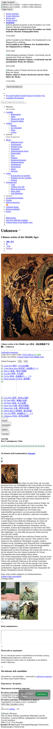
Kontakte (19, 722)
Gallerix (12, 709)
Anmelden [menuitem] (10, 98)
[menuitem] (43, 96)
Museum (10, 108)
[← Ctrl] (15, 379)
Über (13, 722)
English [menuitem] (16, 96)
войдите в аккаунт (44, 676)
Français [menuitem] (30, 96)
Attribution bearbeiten (9, 352)
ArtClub (13, 135)
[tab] (10, 242)
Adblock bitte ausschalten (11, 576)
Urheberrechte (18, 727)
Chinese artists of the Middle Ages (30, 357)
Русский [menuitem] (9, 96)
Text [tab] (8, 246)
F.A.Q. (8, 722)
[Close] (2, 646)
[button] (12, 14)
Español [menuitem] (23, 96)
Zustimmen (41, 694)
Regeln (18, 725)
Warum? (31, 453)
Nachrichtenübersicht (14, 87)
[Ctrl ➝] (14, 398)
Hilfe (3, 722)
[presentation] (29, 251)
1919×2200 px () (31, 355)
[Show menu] (17, 2)
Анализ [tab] (9, 248)
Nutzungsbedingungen (30, 725)
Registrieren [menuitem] (19, 98)
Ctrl (20, 361)
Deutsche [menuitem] (37, 96)
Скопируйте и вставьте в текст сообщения (18, 702)
